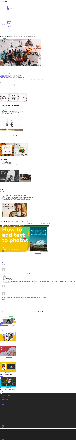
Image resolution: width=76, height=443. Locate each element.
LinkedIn (3, 425)
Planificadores (9, 22)
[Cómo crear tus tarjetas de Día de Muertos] (8, 371)
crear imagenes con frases (5, 266)
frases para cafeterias (16, 266)
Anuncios (8, 6)
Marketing (14, 342)
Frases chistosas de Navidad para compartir (6, 359)
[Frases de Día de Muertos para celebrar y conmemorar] (8, 386)
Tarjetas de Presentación (10, 11)
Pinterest (3, 427)
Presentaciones (9, 10)
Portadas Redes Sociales (10, 8)
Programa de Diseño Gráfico (6, 395)
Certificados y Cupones (10, 20)
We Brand (3, 396)
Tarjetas (8, 18)
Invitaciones (8, 19)
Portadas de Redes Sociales (6, 408)
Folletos (8, 13)
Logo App (3, 418)
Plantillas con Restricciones (5, 412)
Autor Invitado (8, 357)
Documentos (8, 12)
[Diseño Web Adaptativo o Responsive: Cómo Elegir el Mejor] (8, 325)
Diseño (11, 326)
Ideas (9, 38)
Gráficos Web (8, 9)
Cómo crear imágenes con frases (45, 223)
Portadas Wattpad (9, 21)
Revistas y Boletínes (9, 14)
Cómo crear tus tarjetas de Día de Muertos (6, 374)
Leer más (1, 330)
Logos (7, 5)
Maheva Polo (7, 38)
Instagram (3, 423)
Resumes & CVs (9, 23)
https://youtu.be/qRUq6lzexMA (43, 297)
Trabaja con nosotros (5, 400)
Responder (3, 275)
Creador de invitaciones (5, 406)
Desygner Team (7, 326)
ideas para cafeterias (22, 266)
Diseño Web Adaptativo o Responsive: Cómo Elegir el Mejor (8, 328)
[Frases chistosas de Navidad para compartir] (8, 356)
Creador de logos (4, 407)
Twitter (3, 426)
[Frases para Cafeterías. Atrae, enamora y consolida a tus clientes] (20, 65)
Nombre (1, 311)
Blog (2, 398)
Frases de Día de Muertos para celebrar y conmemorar (7, 389)
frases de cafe (11, 266)
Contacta (3, 397)
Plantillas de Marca (4, 413)
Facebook (3, 424)
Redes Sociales (9, 7)
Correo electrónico (40, 311)
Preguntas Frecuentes (5, 399)
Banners (3, 404)
